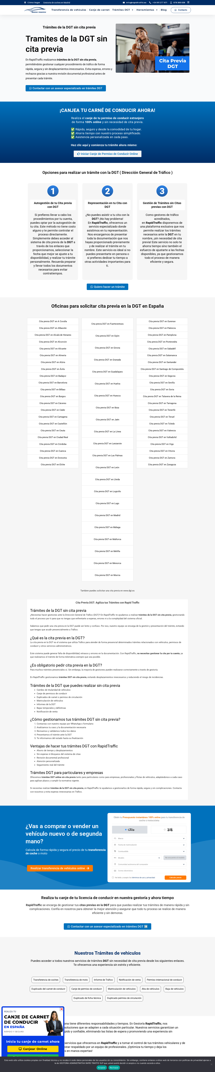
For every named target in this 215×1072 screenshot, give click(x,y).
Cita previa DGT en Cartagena (53, 417)
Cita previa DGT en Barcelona (53, 382)
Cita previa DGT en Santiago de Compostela (162, 369)
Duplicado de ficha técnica (87, 998)
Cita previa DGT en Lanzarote (107, 443)
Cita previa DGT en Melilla (107, 551)
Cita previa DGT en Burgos (53, 396)
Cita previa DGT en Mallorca (107, 539)
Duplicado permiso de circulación (124, 998)
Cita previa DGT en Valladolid (162, 437)
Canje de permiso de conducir (86, 988)
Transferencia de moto (76, 979)
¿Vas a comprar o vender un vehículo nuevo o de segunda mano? (64, 834)
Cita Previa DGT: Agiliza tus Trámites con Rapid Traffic (107, 602)
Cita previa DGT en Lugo (107, 503)
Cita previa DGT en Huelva (107, 383)
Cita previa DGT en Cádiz (53, 410)
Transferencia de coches (45, 979)
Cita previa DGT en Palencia (162, 328)
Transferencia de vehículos (68, 9)
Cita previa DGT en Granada (107, 359)
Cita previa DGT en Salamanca (162, 355)
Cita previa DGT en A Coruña (53, 321)
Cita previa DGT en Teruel (162, 417)
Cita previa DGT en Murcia (107, 575)
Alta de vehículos (150, 988)
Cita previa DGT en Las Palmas (107, 455)
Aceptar (101, 1067)
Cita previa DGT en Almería (53, 355)
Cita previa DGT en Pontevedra (162, 342)
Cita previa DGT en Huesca (107, 395)
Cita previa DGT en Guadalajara (107, 371)
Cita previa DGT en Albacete (53, 328)
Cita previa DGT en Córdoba (52, 444)
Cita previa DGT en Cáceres (52, 403)
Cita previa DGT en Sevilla (162, 382)
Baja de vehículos (174, 988)
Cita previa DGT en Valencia (162, 430)
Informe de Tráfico (103, 979)
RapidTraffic (100, 222)
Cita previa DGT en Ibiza (107, 407)
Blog (164, 9)
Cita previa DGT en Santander (162, 362)
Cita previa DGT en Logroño (107, 491)
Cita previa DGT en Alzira (53, 362)
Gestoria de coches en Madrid (56, 2)
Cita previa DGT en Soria (162, 389)
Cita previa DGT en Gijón (107, 336)
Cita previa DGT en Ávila (53, 369)
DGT (106, 905)
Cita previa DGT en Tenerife (162, 410)
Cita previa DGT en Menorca (107, 563)
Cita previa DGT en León (107, 467)
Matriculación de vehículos (122, 988)
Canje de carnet (99, 9)
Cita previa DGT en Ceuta (53, 430)
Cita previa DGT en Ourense (162, 321)
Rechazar (114, 1067)
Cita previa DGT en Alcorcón (53, 342)
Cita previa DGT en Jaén (107, 419)
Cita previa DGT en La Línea (107, 431)
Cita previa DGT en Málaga (107, 527)
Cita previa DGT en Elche (53, 464)
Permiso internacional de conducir (164, 979)
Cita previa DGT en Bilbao (53, 389)
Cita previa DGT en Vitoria (162, 451)
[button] (107, 602)
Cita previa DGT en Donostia (53, 458)
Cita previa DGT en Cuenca (53, 451)
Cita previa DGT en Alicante (52, 348)
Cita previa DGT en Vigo (162, 444)
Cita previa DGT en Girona (107, 347)
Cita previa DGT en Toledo (162, 423)
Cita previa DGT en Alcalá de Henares (53, 335)
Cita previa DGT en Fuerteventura (107, 324)
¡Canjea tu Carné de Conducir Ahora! (107, 110)
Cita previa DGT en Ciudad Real (53, 437)
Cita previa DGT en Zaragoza (162, 464)
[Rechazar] (211, 1064)
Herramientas (145, 9)
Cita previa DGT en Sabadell (162, 348)
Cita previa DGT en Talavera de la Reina (162, 396)
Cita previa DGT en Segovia (162, 376)
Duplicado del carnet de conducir (48, 988)
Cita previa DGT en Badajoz (53, 376)
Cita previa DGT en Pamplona (162, 335)
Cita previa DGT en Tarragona (162, 403)
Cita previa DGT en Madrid (107, 515)
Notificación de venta (130, 979)
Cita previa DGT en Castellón (53, 423)
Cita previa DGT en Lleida (107, 479)
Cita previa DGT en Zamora (162, 458)
